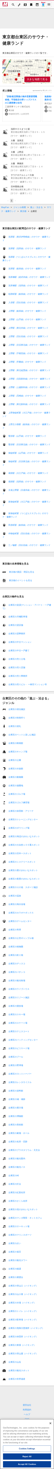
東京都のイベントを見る (20, 580)
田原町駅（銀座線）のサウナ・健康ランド (28, 525)
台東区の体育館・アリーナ (21, 811)
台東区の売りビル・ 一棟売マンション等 (27, 684)
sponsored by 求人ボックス (42, 90)
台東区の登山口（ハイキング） (23, 1285)
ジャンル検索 (19, 207)
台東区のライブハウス (18, 989)
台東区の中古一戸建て (18, 650)
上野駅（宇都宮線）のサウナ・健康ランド (28, 353)
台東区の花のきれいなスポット (23, 1209)
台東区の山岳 (14, 1362)
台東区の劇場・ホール (18, 1133)
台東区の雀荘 (14, 1251)
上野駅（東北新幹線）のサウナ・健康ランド (29, 404)
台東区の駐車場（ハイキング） (23, 1319)
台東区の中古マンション (20, 642)
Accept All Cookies (27, 1464)
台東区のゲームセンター (20, 921)
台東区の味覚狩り (16, 717)
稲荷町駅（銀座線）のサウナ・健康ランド (28, 294)
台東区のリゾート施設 (18, 997)
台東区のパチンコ (16, 972)
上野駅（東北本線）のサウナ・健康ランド (28, 328)
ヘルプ (27, 1414)
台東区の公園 (14, 760)
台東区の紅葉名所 (16, 1192)
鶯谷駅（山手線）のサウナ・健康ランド (27, 436)
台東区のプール (15, 1056)
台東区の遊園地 (15, 785)
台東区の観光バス (16, 1167)
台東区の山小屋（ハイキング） (23, 1294)
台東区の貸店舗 (15, 625)
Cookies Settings (27, 1449)
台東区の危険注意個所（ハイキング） (26, 1328)
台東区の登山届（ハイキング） (23, 1353)
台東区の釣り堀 (15, 955)
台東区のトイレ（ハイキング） (23, 1311)
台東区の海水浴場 (16, 904)
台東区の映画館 (15, 743)
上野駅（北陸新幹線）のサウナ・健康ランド (29, 379)
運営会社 (27, 1405)
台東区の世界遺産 (16, 1379)
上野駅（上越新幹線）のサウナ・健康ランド (29, 387)
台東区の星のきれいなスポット (23, 870)
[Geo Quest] (43, 4)
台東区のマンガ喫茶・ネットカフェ (25, 1217)
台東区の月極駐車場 (17, 616)
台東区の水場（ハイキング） (22, 1302)
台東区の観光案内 (16, 1158)
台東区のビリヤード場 (18, 1048)
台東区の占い (14, 1243)
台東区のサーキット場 (18, 1226)
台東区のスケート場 (17, 1023)
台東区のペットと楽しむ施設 (22, 734)
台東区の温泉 (14, 895)
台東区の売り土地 (16, 659)
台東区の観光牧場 (16, 980)
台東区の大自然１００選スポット (24, 844)
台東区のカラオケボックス (21, 912)
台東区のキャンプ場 (17, 751)
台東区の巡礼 (14, 726)
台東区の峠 (13, 1175)
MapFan (5, 207)
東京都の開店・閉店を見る (21, 572)
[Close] (50, 1423)
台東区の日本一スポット (20, 853)
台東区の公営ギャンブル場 (21, 938)
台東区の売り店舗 (16, 667)
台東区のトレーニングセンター (23, 819)
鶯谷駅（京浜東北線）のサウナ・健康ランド (29, 444)
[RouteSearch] (19, 4)
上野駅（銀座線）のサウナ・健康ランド (27, 311)
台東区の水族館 (15, 768)
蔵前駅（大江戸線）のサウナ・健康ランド (28, 473)
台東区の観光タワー (17, 1260)
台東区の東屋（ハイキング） (22, 1345)
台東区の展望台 (15, 1277)
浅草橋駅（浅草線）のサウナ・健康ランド (28, 285)
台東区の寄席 (14, 929)
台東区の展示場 (15, 1107)
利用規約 (27, 1409)
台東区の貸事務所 (16, 633)
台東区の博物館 (15, 1116)
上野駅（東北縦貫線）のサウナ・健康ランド (29, 370)
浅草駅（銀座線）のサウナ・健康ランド (27, 268)
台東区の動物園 (15, 777)
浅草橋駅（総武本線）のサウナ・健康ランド (29, 277)
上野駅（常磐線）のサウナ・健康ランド (27, 362)
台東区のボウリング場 (18, 828)
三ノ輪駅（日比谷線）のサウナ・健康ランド (29, 545)
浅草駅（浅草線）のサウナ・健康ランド (27, 248)
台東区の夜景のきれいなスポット (24, 878)
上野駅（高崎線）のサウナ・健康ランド (27, 395)
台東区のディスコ (16, 963)
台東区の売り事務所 (17, 676)
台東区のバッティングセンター (23, 1039)
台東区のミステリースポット (22, 861)
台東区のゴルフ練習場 (18, 802)
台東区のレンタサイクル (20, 1082)
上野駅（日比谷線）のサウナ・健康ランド (28, 336)
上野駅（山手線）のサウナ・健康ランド (27, 319)
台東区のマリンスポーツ (20, 1234)
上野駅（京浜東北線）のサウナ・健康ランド (29, 345)
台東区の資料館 (15, 1090)
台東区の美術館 (15, 1124)
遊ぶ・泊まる (36, 207)
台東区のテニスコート (18, 1031)
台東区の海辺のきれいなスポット (24, 836)
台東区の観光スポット (18, 1370)
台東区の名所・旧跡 (17, 1141)
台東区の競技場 (15, 1006)
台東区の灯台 (14, 1184)
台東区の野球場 (15, 1065)
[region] (27, 71)
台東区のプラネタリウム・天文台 (24, 1150)
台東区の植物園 (15, 946)
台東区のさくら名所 (17, 1201)
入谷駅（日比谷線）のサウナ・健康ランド (28, 302)
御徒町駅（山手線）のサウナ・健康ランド (28, 453)
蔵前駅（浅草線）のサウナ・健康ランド (27, 481)
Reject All (27, 1456)
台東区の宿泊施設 (16, 709)
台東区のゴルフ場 (16, 794)
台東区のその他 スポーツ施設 (23, 887)
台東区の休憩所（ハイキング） (23, 1336)
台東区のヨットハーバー (20, 1073)
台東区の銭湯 (14, 1268)
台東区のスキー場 (16, 1014)
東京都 (23, 211)
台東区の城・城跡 (16, 1099)
